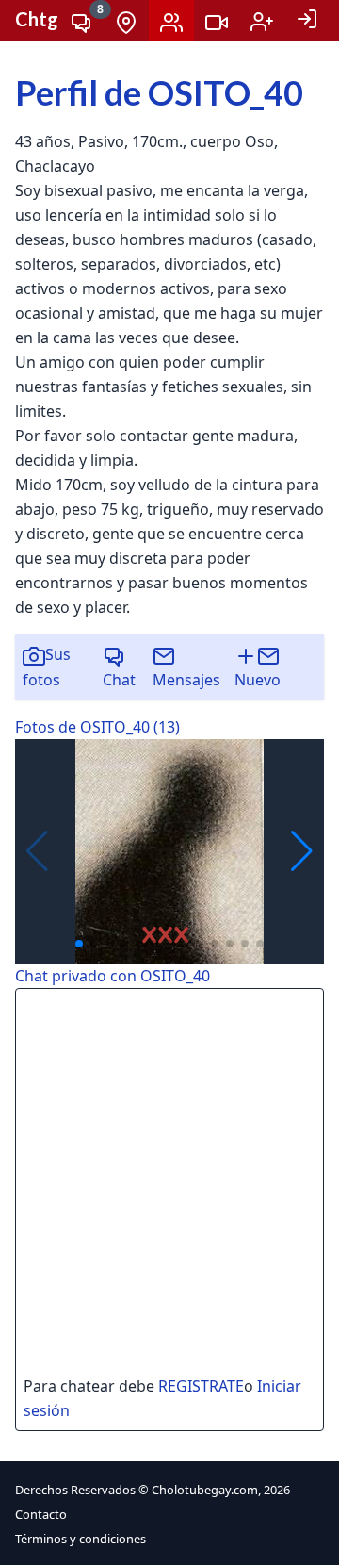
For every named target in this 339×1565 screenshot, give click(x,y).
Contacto (41, 1514)
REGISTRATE (201, 1386)
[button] (302, 851)
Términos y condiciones (80, 1538)
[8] (81, 21)
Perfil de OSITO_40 (159, 92)
